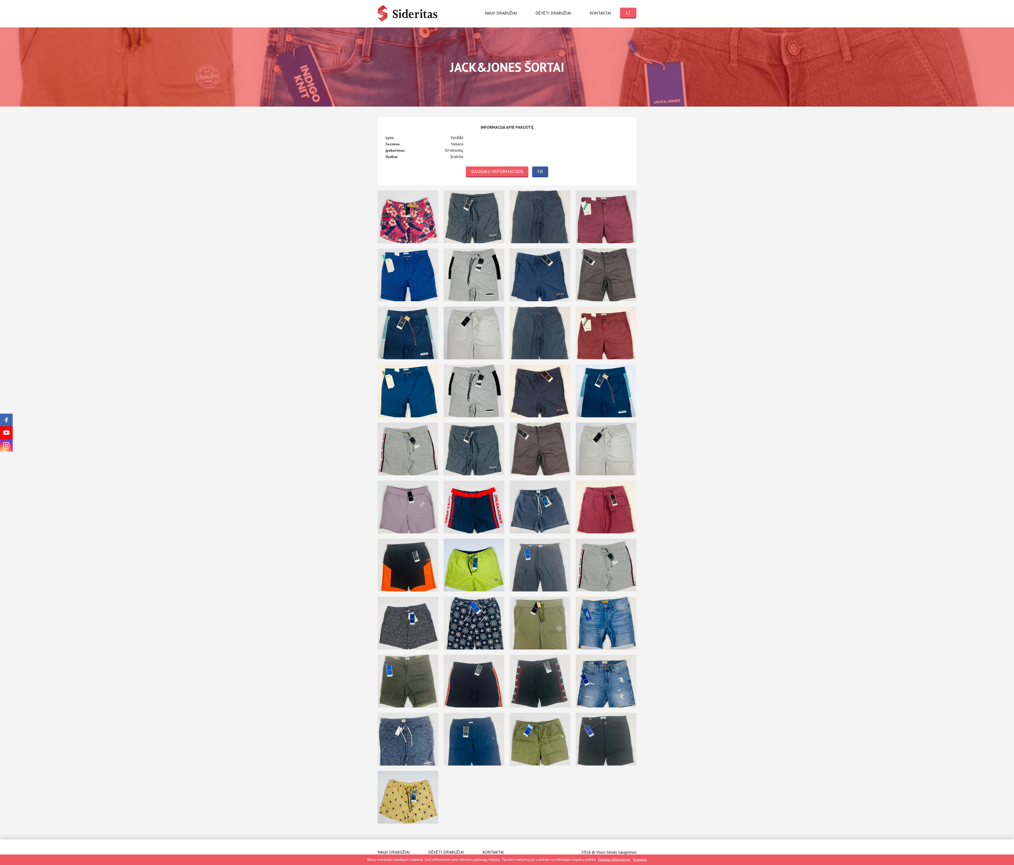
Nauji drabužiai (501, 13)
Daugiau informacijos (497, 171)
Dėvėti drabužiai (553, 13)
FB (540, 171)
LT (628, 12)
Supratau (640, 860)
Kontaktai (600, 13)
